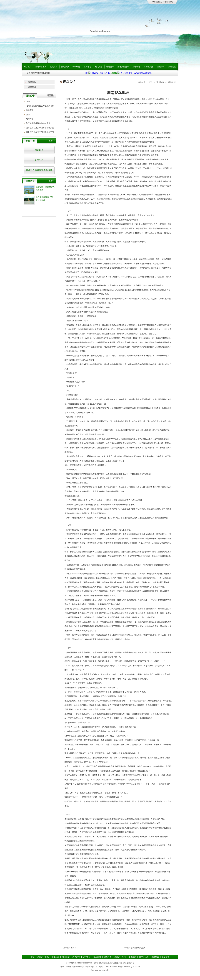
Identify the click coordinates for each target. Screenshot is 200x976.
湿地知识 (160, 67)
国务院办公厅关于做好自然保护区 (40, 128)
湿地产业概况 (40, 67)
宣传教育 (87, 67)
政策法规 (172, 67)
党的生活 (39, 160)
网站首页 (27, 67)
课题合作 (110, 67)
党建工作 (54, 67)
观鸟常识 (32, 87)
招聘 (28, 101)
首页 (150, 82)
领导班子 (39, 150)
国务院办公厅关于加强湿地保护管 (40, 132)
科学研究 (76, 67)
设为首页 (158, 2)
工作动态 (136, 67)
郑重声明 (29, 119)
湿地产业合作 (123, 67)
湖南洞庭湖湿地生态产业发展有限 (40, 106)
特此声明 (29, 110)
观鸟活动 (32, 82)
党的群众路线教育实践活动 (39, 170)
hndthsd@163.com (132, 967)
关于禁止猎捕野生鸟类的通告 (38, 123)
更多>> (52, 141)
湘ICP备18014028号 (100, 970)
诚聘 (28, 114)
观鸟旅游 (98, 67)
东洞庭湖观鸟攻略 (138, 948)
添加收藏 (169, 2)
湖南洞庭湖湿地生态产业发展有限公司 (110, 963)
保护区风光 (148, 67)
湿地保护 (65, 67)
